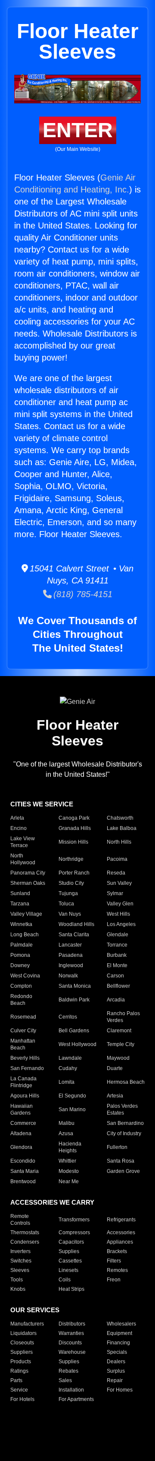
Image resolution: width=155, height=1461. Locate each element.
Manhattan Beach (22, 1044)
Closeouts (22, 1343)
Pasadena (71, 955)
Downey (20, 965)
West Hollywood (77, 1044)
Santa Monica (75, 986)
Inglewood (71, 965)
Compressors (74, 1233)
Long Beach (24, 935)
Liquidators (23, 1333)
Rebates (68, 1371)
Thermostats (24, 1233)
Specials (117, 1352)
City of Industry (124, 1133)
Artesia (115, 1096)
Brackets (117, 1251)
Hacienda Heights (70, 1147)
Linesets (68, 1270)
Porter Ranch (74, 873)
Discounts (70, 1343)
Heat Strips (71, 1289)
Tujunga (68, 893)
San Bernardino (125, 1123)
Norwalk (68, 976)
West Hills (118, 914)
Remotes (117, 1270)
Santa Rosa (120, 1161)
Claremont (119, 1031)
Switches (20, 1261)
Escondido (22, 1161)
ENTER (78, 130)
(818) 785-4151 (82, 594)
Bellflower (118, 986)
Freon (114, 1280)
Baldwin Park (74, 1000)
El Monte (117, 965)
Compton (21, 986)
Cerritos (68, 1017)
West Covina (25, 976)
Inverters (20, 1251)
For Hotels (22, 1399)
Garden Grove (123, 1171)
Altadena (20, 1133)
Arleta (17, 818)
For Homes (120, 1390)
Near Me (69, 1181)
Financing (118, 1343)
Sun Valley (119, 883)
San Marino (72, 1109)
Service (19, 1390)
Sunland (20, 893)
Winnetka (21, 924)
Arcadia (116, 1000)
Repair (115, 1380)
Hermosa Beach (126, 1082)
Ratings (19, 1371)
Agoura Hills (24, 1096)
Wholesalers (121, 1324)
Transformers (74, 1220)
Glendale (117, 935)
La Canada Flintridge (23, 1082)
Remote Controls (20, 1219)
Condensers (24, 1242)
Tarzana (19, 904)
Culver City (23, 1031)
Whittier (67, 1161)
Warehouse (72, 1352)
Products (20, 1362)
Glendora (21, 1147)
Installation (71, 1390)
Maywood (118, 1058)
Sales (65, 1380)
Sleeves (19, 1270)
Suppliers (21, 1352)
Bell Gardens (74, 1031)
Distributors (72, 1324)
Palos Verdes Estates (122, 1109)
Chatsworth (120, 818)
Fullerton (117, 1147)
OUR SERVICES (34, 1310)
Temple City (120, 1044)
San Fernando (27, 1068)
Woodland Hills (76, 924)
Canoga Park (74, 818)
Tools (16, 1280)
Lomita (66, 1082)
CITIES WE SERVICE (41, 804)
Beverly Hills (25, 1058)
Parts (16, 1380)
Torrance (117, 945)
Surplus (116, 1371)
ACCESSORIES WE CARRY (52, 1202)
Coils (65, 1280)
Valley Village (26, 914)
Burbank (117, 955)
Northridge (71, 859)
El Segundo (72, 1096)
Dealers (116, 1362)
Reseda (116, 873)
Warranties (71, 1333)
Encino (18, 828)
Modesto (69, 1171)
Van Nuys (70, 914)
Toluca (66, 904)
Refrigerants (121, 1220)
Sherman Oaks (27, 883)
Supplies (69, 1251)
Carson (115, 976)
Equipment (119, 1333)
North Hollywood (22, 859)
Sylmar (115, 893)
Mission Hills (73, 842)
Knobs (17, 1289)
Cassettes (70, 1261)
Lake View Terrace (22, 842)
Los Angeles (121, 924)
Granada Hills (75, 828)
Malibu (66, 1123)
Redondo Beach (21, 999)
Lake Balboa (121, 828)
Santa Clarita (74, 935)
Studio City (71, 883)
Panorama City (27, 873)
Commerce (23, 1123)
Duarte (115, 1068)
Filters (114, 1261)
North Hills (119, 842)
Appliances (120, 1242)
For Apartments (76, 1399)
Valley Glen (120, 904)
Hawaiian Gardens (21, 1109)
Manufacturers (27, 1324)
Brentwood (23, 1181)
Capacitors (71, 1242)
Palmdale (21, 945)
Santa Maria (24, 1171)
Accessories (121, 1233)
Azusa (66, 1133)
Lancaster (70, 945)
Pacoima (117, 859)
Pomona (20, 955)
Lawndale (70, 1058)
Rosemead (23, 1017)
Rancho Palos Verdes (123, 1016)
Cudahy (68, 1068)
